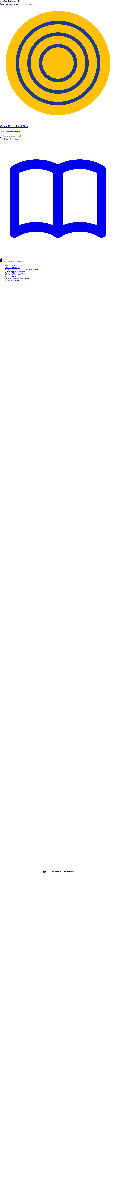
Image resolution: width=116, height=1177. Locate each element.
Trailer (24, 274)
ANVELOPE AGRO (12, 276)
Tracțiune (16, 274)
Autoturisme (10, 270)
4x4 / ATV (31, 270)
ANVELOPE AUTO (12, 268)
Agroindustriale (11, 278)
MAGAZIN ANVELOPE (14, 265)
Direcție (9, 274)
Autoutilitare (21, 270)
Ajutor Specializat (10, 139)
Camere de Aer (24, 278)
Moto (38, 270)
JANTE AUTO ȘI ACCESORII (16, 280)
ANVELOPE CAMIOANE (15, 272)
